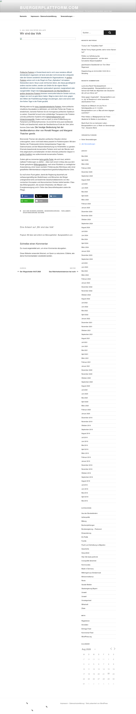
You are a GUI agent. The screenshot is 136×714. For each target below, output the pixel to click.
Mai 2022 (84, 310)
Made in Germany (87, 569)
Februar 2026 (86, 168)
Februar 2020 (86, 410)
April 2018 (84, 497)
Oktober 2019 (86, 425)
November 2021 (86, 326)
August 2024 (85, 227)
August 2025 (85, 180)
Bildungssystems (40, 164)
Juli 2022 (84, 303)
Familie (83, 541)
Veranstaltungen (67, 16)
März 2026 (85, 164)
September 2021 (87, 334)
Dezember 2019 (86, 417)
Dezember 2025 (86, 172)
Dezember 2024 (86, 211)
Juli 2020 (84, 390)
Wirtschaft (84, 604)
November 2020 (86, 374)
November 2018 (86, 469)
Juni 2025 (84, 188)
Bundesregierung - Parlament (58, 211)
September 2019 (87, 429)
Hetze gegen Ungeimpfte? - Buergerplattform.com (98, 97)
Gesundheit (85, 553)
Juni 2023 (84, 267)
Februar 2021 (86, 362)
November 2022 (86, 291)
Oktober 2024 (86, 219)
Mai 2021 (84, 350)
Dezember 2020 (86, 370)
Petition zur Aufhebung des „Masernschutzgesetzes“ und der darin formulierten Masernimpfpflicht (94, 58)
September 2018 (87, 477)
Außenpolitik (85, 517)
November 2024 (86, 215)
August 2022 (85, 299)
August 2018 (85, 481)
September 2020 (87, 382)
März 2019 (85, 453)
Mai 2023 (84, 271)
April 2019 (84, 449)
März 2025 (85, 200)
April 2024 (84, 243)
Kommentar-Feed (87, 633)
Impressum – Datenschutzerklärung (44, 16)
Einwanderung (86, 533)
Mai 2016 (84, 501)
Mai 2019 (84, 445)
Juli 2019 (84, 437)
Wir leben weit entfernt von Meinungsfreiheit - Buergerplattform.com (50, 235)
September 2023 (87, 259)
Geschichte (85, 549)
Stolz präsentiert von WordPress (97, 703)
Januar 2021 (85, 366)
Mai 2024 (84, 239)
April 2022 (84, 315)
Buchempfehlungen (88, 525)
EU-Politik (84, 537)
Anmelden (84, 625)
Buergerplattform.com (49, 7)
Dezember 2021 (86, 322)
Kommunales (85, 565)
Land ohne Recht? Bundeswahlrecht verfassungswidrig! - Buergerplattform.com (95, 87)
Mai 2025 (84, 192)
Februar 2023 (86, 279)
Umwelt (83, 592)
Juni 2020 (84, 394)
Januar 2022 (85, 318)
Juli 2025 (84, 184)
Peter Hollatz (39, 30)
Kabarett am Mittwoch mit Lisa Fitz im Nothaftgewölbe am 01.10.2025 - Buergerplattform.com (94, 108)
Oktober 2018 (86, 473)
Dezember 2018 (86, 465)
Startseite (23, 16)
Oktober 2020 (86, 378)
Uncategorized (86, 600)
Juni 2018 (84, 489)
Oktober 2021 (86, 330)
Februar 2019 (86, 457)
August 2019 (85, 433)
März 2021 (85, 358)
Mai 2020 (84, 398)
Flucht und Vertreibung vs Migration (93, 545)
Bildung (83, 521)
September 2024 (87, 223)
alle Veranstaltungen (88, 144)
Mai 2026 (84, 156)
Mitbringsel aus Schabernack (91, 573)
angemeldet (32, 248)
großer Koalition (26, 154)
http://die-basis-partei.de (89, 557)
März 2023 (85, 275)
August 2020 (85, 386)
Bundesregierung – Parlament (91, 529)
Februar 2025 (86, 204)
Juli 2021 (84, 342)
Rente (83, 580)
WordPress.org (86, 636)
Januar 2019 (85, 461)
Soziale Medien (86, 584)
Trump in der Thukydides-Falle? (92, 46)
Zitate (83, 608)
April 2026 (84, 160)
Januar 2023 (85, 283)
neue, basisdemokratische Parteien (48, 106)
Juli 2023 (84, 263)
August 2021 (85, 338)
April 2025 (84, 196)
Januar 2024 (85, 251)
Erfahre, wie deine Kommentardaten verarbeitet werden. (47, 254)
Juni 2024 (84, 235)
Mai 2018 (84, 493)
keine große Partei (46, 159)
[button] (27, 196)
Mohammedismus (87, 577)
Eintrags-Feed (86, 629)
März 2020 (85, 406)
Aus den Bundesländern (33, 211)
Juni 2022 (84, 307)
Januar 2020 (85, 413)
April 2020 (84, 402)
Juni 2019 (84, 441)
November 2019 (86, 421)
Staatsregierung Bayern (33, 212)
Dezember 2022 (86, 287)
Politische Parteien (27, 72)
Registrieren (85, 621)
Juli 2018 (84, 485)
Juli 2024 (84, 231)
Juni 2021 (84, 346)
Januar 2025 (85, 207)
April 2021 (84, 354)
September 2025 (87, 176)
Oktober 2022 (86, 295)
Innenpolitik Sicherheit (88, 561)
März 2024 (85, 247)
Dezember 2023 (86, 255)
